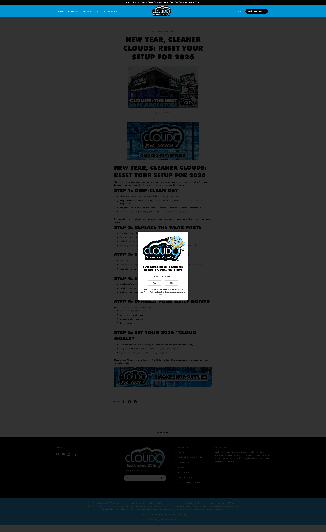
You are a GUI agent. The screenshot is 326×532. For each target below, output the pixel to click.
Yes (154, 282)
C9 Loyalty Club (110, 11)
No (171, 282)
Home (60, 11)
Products (71, 11)
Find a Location (255, 11)
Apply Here (236, 11)
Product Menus (89, 11)
